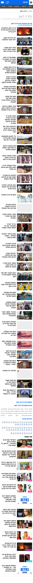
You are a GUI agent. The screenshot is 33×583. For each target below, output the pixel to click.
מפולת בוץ (11, 411)
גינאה (22, 409)
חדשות (24, 6)
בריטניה (30, 413)
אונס (17, 415)
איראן (2, 411)
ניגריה (6, 411)
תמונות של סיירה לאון (24, 402)
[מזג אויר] (7, 2)
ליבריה (26, 409)
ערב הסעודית (16, 413)
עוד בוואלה (28, 437)
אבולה (30, 409)
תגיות (25, 2)
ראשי (30, 6)
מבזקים (17, 6)
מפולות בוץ (4, 409)
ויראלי (4, 6)
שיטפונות (17, 411)
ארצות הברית (28, 411)
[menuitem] (24, 7)
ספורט (10, 6)
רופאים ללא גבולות (27, 415)
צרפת (2, 413)
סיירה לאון (23, 11)
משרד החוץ (24, 413)
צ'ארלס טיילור (8, 413)
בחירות (3, 415)
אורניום (10, 415)
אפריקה (22, 411)
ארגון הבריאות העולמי (14, 409)
